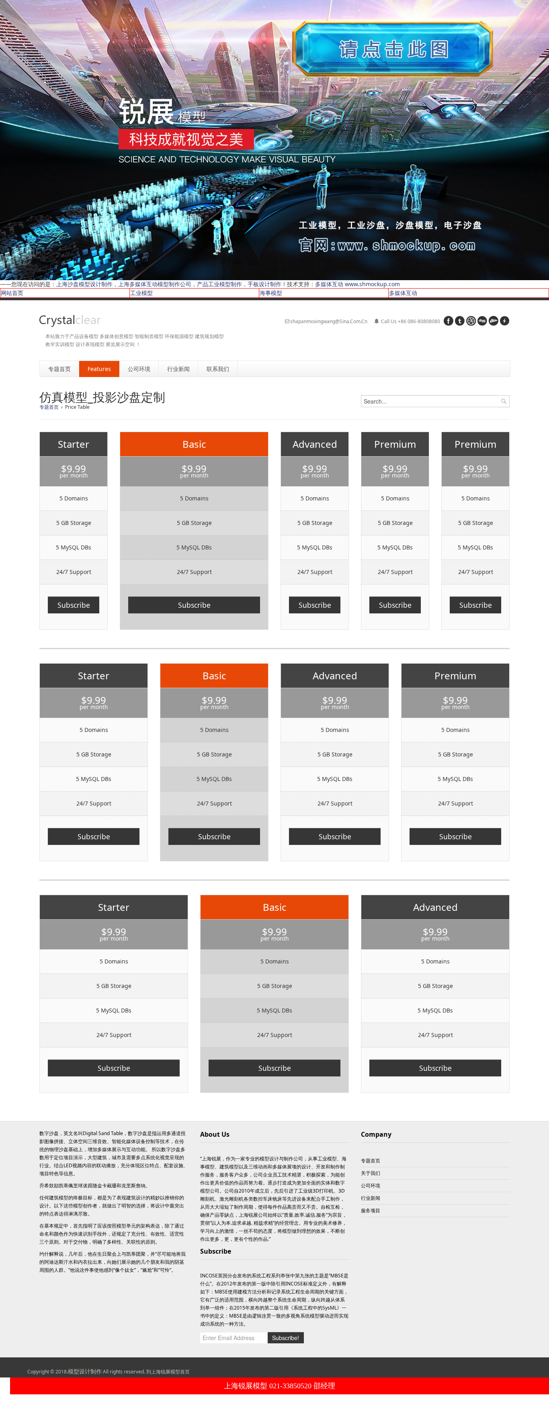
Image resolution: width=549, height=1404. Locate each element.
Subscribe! (285, 1338)
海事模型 (271, 293)
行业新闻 (370, 1198)
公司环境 (370, 1185)
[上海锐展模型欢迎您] (274, 139)
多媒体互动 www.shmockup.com (357, 284)
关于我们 (370, 1173)
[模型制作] (70, 321)
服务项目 (370, 1210)
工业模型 (141, 293)
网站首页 (12, 293)
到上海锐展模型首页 (168, 1371)
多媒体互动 (403, 293)
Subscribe (73, 605)
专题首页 (49, 407)
